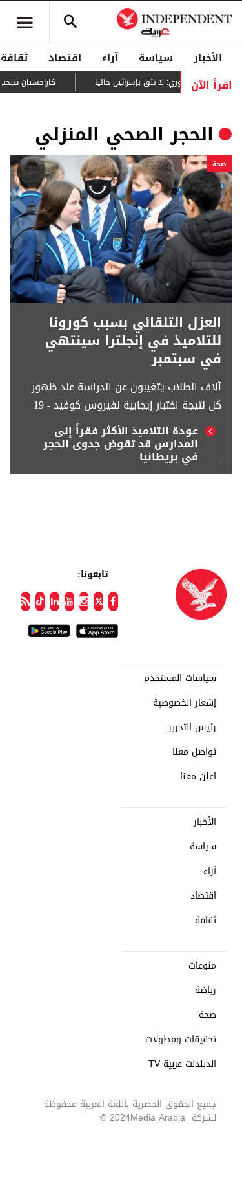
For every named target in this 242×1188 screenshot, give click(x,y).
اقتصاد (64, 58)
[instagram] (84, 601)
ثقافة (205, 920)
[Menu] (24, 23)
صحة (219, 164)
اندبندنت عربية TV (182, 1064)
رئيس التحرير (192, 728)
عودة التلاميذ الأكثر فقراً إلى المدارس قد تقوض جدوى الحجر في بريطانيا (120, 444)
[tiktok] (40, 601)
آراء (110, 58)
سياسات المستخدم (180, 678)
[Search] (70, 23)
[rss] (25, 601)
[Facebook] (113, 601)
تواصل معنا (194, 752)
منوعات (202, 966)
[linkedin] (54, 601)
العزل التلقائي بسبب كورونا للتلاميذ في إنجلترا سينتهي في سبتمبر (133, 340)
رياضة (205, 990)
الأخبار (208, 58)
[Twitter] (98, 601)
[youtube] (69, 601)
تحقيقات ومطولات (180, 1040)
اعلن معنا (198, 777)
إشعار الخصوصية (184, 703)
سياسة (156, 58)
